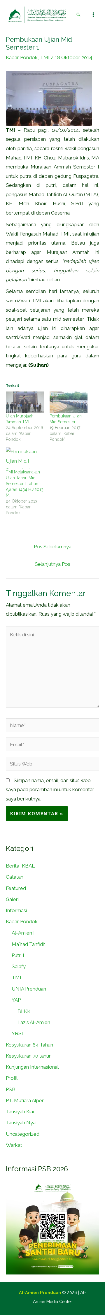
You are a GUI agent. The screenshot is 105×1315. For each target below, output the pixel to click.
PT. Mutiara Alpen (25, 1100)
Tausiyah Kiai (20, 1111)
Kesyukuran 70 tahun (29, 1056)
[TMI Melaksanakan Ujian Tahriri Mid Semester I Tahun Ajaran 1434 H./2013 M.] (25, 458)
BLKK (24, 1011)
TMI (45, 57)
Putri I (18, 955)
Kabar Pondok (22, 57)
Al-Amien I (23, 933)
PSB (10, 1089)
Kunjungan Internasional (32, 1067)
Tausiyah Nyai (21, 1123)
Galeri (12, 899)
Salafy (19, 966)
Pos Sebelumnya (52, 546)
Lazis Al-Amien (34, 1022)
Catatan (14, 877)
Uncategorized (22, 1134)
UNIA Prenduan (29, 989)
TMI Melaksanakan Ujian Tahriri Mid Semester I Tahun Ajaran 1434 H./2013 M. (24, 484)
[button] (78, 14)
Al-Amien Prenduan (40, 1292)
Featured (16, 888)
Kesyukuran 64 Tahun (29, 1045)
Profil (12, 1078)
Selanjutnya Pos (52, 564)
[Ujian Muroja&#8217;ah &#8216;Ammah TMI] (25, 402)
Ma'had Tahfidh (29, 944)
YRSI (17, 1033)
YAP (16, 1000)
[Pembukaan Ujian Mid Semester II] (69, 402)
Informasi (16, 910)
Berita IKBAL (20, 866)
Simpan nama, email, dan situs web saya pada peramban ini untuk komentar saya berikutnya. (50, 789)
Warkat (14, 1145)
